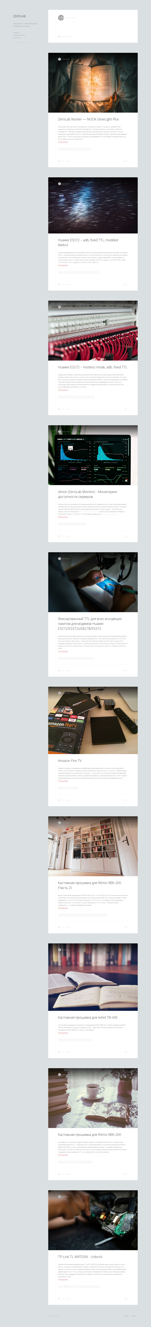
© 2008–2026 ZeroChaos (21, 42)
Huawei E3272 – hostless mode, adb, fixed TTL (92, 367)
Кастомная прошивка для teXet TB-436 (88, 1017)
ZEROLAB (19, 16)
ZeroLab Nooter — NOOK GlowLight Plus (88, 119)
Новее (127, 1316)
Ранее (134, 1316)
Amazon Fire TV (70, 760)
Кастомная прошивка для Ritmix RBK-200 (89, 1134)
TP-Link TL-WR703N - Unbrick (80, 1256)
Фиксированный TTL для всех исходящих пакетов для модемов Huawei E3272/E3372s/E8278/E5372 (90, 623)
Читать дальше (63, 142)
